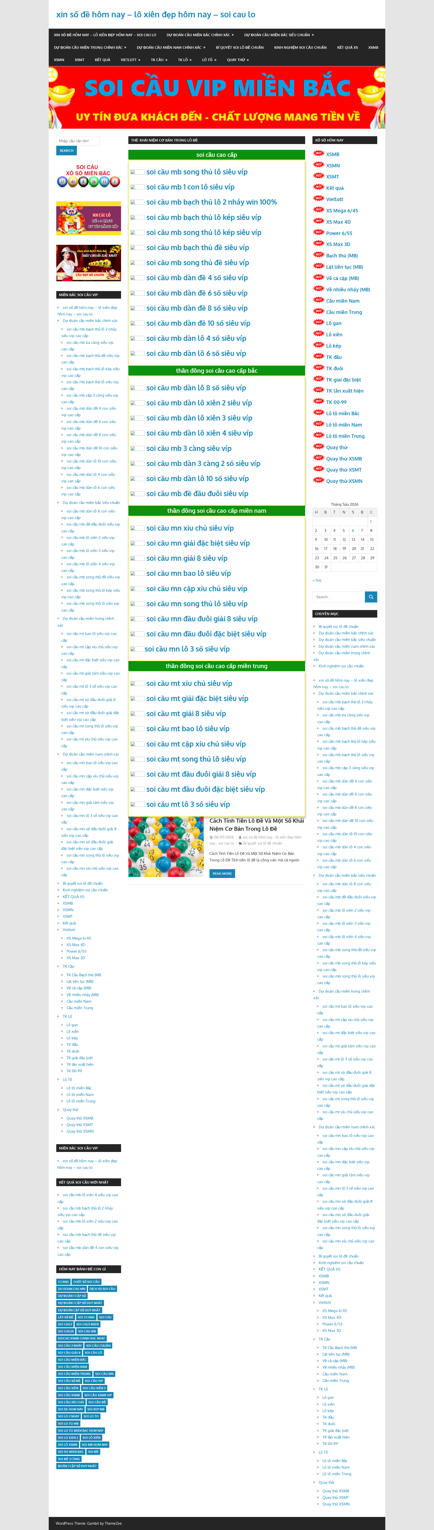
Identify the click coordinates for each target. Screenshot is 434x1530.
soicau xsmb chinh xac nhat (81, 1338)
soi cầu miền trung (74, 1374)
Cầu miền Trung (80, 1007)
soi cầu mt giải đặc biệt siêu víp (197, 698)
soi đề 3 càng (69, 1459)
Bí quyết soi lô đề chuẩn (240, 47)
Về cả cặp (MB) (79, 988)
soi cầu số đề (69, 1381)
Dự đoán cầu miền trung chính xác (88, 47)
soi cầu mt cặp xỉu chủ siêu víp (196, 743)
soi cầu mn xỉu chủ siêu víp (190, 527)
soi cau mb (87, 1331)
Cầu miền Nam (79, 1001)
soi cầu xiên (68, 1388)
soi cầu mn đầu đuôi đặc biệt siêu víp (206, 633)
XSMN (59, 60)
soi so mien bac (71, 1452)
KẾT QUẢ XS (347, 47)
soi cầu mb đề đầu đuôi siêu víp (197, 493)
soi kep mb (95, 1409)
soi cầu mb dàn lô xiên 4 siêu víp (199, 432)
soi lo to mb (68, 1423)
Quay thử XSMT (80, 1124)
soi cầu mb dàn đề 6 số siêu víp (197, 292)
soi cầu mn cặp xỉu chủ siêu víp (196, 588)
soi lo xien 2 (68, 1438)
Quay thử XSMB (80, 1118)
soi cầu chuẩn (98, 1346)
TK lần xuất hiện (80, 1064)
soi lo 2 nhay (68, 1416)
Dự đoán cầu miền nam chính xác (169, 47)
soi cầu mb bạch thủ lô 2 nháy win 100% (211, 201)
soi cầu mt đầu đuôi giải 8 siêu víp (201, 773)
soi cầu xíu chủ (71, 1402)
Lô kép (72, 1038)
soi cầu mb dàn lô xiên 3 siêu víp (199, 417)
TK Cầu (157, 60)
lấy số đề (65, 1317)
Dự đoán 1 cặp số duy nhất (80, 1303)
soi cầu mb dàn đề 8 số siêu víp (197, 307)
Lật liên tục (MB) (80, 981)
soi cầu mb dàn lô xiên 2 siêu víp (199, 402)
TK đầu (72, 1044)
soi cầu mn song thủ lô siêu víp (197, 603)
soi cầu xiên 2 (94, 1388)
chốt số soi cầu (86, 1282)
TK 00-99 (74, 1071)
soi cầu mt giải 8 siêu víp (186, 713)
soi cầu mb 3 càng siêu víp (189, 448)
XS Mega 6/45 (79, 938)
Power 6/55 (77, 951)
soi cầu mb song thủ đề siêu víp (197, 262)
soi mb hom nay (94, 1445)
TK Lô (183, 60)
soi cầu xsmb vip (98, 1395)
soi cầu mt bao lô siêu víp (188, 728)
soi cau (105, 1317)
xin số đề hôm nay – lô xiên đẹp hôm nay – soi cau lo (155, 14)
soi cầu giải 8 (69, 1353)
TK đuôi (73, 1051)
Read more (222, 873)
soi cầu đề (97, 1402)
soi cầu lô (93, 1353)
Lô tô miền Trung (81, 1101)
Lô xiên (73, 1031)
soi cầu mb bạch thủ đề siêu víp (197, 247)
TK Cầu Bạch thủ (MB (84, 974)
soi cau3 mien (87, 1324)
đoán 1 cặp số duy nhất (77, 1466)
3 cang (63, 1282)
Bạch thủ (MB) (342, 255)
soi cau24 (66, 1331)
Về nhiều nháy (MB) (83, 994)
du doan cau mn (71, 1289)
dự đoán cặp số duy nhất (79, 1310)
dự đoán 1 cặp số (72, 1296)
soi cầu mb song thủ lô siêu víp (197, 171)
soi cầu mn (104, 1374)
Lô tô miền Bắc (79, 1088)
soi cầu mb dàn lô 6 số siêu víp (196, 353)
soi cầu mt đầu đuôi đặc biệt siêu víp (205, 789)
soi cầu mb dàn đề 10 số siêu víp (198, 323)
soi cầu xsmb (69, 1395)
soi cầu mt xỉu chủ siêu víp (189, 683)
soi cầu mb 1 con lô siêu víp (190, 186)
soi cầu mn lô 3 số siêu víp (187, 648)
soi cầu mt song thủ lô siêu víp (196, 758)
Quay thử (236, 60)
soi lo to (91, 1416)
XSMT (79, 60)
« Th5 (316, 580)
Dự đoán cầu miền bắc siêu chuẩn (277, 35)
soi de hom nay (70, 1409)
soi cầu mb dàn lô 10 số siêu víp (197, 478)
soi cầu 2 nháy (70, 1346)
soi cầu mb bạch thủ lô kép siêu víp (203, 217)
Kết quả (102, 60)
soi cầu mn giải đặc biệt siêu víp (198, 542)
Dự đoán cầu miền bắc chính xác (198, 35)
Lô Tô (207, 60)
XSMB (373, 47)
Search (66, 150)
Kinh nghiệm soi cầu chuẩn (300, 47)
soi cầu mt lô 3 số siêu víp (188, 804)
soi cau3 (65, 1324)
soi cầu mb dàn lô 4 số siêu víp (196, 338)
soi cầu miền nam (72, 1367)
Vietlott (129, 60)
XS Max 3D (76, 957)
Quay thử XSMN (80, 1131)
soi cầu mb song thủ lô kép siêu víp (203, 232)
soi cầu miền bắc (72, 1360)
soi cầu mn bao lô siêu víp (188, 573)
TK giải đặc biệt (80, 1057)
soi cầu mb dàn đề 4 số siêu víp (197, 277)
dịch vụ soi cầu (102, 1289)
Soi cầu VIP (94, 1381)
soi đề (93, 1452)
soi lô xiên (91, 1438)
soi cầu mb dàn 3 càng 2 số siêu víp (203, 463)
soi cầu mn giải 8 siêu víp (187, 558)
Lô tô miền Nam (80, 1094)
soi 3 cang (86, 1317)
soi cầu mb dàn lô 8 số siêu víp (196, 387)
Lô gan (72, 1025)
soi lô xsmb (67, 1445)
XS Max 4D (76, 944)
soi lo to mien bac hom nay (80, 1430)
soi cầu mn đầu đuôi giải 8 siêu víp (202, 618)
